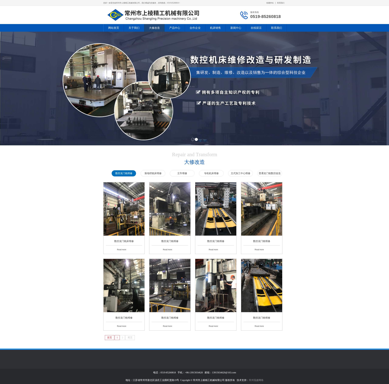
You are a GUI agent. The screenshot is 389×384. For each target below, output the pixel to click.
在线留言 (256, 27)
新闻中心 (235, 27)
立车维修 (182, 173)
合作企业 (195, 27)
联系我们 (280, 3)
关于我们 (134, 27)
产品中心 (174, 27)
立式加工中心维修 (240, 173)
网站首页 (113, 27)
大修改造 (154, 27)
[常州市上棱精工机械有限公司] (156, 15)
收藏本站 (270, 3)
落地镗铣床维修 (153, 173)
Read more (121, 250)
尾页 (130, 337)
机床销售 (215, 27)
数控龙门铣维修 (123, 173)
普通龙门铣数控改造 (270, 173)
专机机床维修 (211, 173)
